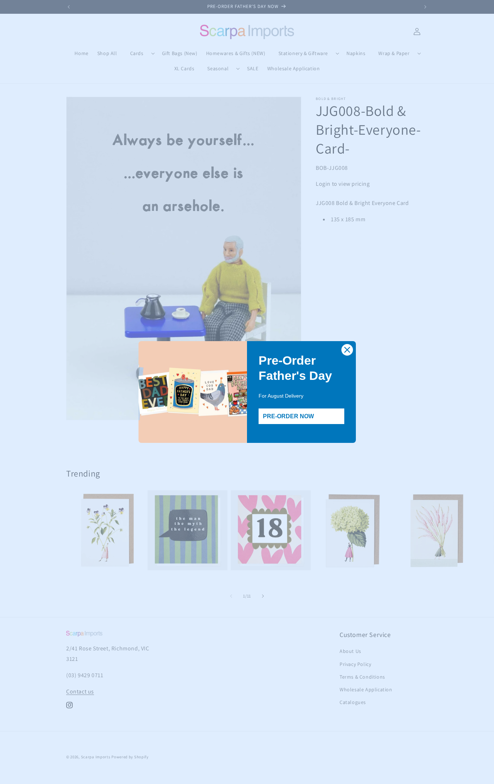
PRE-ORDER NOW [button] (288, 416)
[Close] (347, 350)
